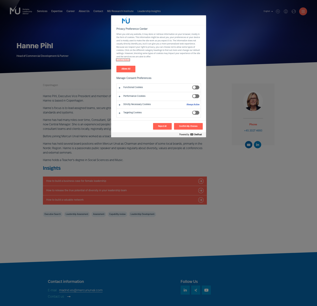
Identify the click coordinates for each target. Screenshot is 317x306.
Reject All (162, 126)
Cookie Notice (123, 60)
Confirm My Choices (188, 126)
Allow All (126, 69)
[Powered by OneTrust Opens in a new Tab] (191, 135)
